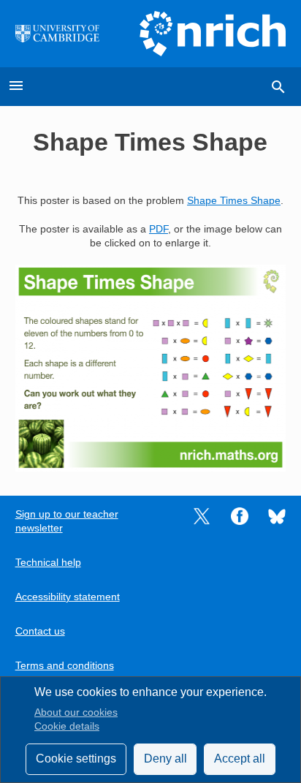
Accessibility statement (67, 596)
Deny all (165, 758)
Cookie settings (76, 758)
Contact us (40, 631)
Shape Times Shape (234, 200)
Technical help (48, 562)
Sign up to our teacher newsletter (66, 521)
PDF (158, 229)
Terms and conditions (64, 665)
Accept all (239, 758)
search (278, 87)
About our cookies (76, 712)
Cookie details (66, 726)
